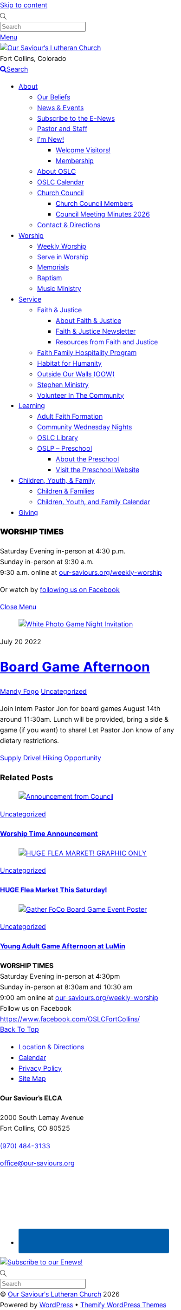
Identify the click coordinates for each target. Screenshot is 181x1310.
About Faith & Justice (88, 320)
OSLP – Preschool (64, 448)
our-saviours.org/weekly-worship (110, 572)
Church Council (60, 193)
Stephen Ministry (63, 384)
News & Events (60, 108)
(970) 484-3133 (25, 1146)
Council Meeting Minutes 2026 (103, 214)
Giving (28, 512)
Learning (32, 405)
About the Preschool (87, 459)
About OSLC (56, 171)
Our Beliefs (53, 97)
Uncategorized (64, 691)
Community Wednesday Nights (84, 427)
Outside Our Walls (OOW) (76, 374)
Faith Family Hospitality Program (86, 352)
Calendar (32, 1057)
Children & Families (65, 491)
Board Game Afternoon (75, 666)
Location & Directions (51, 1047)
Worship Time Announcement (49, 833)
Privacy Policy (40, 1068)
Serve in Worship (63, 257)
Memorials (53, 267)
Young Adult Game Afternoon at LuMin (62, 946)
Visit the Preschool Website (97, 470)
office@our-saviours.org (37, 1163)
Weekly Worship (61, 246)
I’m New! (50, 139)
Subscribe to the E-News (76, 118)
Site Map (32, 1078)
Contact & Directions (68, 225)
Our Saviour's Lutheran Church (54, 1294)
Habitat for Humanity (69, 363)
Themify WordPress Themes (123, 1305)
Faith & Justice (59, 310)
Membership (75, 161)
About (28, 86)
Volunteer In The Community (80, 395)
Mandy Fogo (19, 691)
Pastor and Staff (62, 128)
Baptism (49, 278)
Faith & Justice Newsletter (96, 331)
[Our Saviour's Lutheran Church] (50, 48)
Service (30, 299)
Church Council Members (94, 203)
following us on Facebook (80, 589)
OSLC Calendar (60, 182)
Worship (31, 235)
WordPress (56, 1305)
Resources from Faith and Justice (107, 342)
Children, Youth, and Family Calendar (93, 502)
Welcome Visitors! (83, 150)
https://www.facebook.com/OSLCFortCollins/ (70, 1019)
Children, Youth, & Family (57, 480)
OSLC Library (57, 437)
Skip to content (23, 5)
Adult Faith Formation (70, 416)
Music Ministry (59, 288)
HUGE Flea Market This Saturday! (53, 890)
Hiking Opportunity (71, 758)
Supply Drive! (20, 758)
